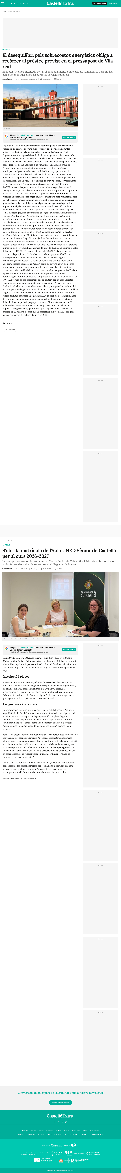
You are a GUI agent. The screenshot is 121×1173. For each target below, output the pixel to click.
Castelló (6, 545)
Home (4, 11)
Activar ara (68, 137)
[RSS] (20, 3)
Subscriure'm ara (60, 1103)
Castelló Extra (7, 79)
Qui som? (31, 1134)
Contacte (21, 1134)
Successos (76, 1131)
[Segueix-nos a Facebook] (11, 3)
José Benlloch (10, 330)
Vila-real (33, 1131)
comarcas (11, 11)
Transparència (97, 1134)
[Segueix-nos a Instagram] (17, 3)
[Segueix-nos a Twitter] (14, 3)
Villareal (6, 49)
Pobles (41, 1131)
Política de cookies (72, 1134)
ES (28, 3)
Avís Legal (41, 1134)
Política (85, 1131)
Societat (66, 1131)
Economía (49, 1131)
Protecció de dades (55, 1134)
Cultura (58, 1131)
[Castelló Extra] (60, 1118)
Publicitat (85, 1134)
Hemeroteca (94, 1131)
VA (24, 3)
